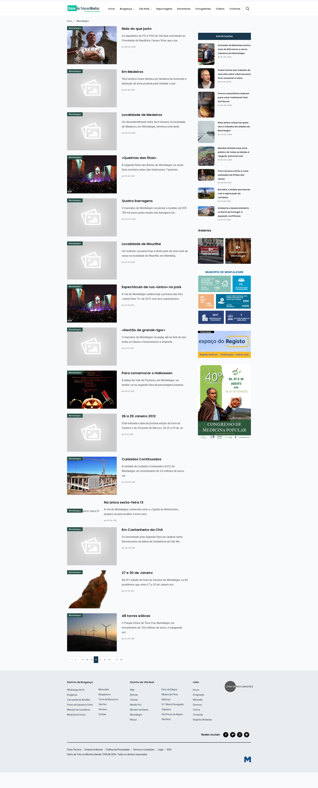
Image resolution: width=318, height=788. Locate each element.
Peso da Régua (169, 689)
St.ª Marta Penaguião (172, 704)
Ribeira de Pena (169, 694)
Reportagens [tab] (224, 36)
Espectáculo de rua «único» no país (151, 287)
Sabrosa (165, 699)
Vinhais (102, 714)
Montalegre (75, 28)
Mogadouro (105, 694)
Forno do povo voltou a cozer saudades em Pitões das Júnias (233, 175)
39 (92, 660)
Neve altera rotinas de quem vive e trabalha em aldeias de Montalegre (234, 126)
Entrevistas (183, 8)
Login (160, 749)
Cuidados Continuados (141, 459)
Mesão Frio (135, 704)
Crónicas (234, 8)
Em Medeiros (132, 71)
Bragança (126, 8)
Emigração (198, 694)
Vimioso (103, 709)
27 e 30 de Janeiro (137, 572)
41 (100, 660)
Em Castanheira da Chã (142, 529)
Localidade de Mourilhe (141, 244)
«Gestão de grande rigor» (143, 330)
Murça (133, 719)
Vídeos (220, 8)
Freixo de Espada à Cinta (80, 704)
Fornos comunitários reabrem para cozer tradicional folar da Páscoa (233, 97)
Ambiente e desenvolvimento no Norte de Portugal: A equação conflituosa (233, 212)
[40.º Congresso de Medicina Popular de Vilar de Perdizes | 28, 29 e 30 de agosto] (224, 402)
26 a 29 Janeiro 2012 (139, 416)
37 (83, 660)
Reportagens (164, 8)
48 (121, 660)
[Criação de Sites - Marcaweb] (247, 759)
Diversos (197, 704)
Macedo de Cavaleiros (78, 709)
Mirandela (104, 689)
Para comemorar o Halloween (147, 373)
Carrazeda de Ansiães (78, 699)
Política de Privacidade (118, 749)
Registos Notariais (202, 719)
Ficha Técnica (74, 749)
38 (87, 660)
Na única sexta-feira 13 (123, 502)
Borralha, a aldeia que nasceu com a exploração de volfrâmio (234, 193)
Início (111, 8)
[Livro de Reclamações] (239, 686)
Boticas (134, 694)
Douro (196, 689)
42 (105, 660)
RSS (169, 749)
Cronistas (198, 714)
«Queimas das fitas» (139, 157)
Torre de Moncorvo (108, 699)
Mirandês (198, 699)
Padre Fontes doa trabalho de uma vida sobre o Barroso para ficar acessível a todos (234, 74)
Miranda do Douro (76, 714)
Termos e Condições (143, 749)
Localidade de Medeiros (142, 114)
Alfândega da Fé (75, 689)
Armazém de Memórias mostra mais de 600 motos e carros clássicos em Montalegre (234, 49)
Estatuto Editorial (94, 749)
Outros (196, 709)
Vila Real (144, 8)
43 (109, 660)
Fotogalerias (203, 8)
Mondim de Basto (139, 709)
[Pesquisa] (247, 8)
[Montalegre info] (224, 297)
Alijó (132, 689)
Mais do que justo (137, 28)
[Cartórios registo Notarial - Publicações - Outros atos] (224, 344)
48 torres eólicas (136, 615)
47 (117, 660)
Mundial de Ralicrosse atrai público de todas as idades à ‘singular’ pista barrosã (233, 152)
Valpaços (166, 709)
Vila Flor (103, 704)
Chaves (134, 699)
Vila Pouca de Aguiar (172, 714)
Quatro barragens (137, 201)
